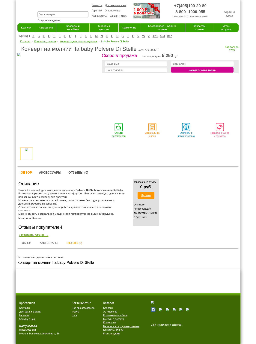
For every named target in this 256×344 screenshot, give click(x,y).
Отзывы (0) (78, 172)
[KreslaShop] (23, 11)
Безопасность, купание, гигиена (121, 326)
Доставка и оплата (115, 5)
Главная (25, 41)
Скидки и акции (118, 15)
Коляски (26, 27)
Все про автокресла (83, 308)
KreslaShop (62, 6)
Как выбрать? (99, 15)
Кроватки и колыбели (115, 315)
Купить (146, 195)
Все (169, 36)
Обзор (26, 172)
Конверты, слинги (45, 41)
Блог (74, 315)
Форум (75, 311)
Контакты (97, 5)
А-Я (162, 36)
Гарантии (97, 10)
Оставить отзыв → (33, 235)
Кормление (129, 27)
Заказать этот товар (202, 69)
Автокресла (46, 27)
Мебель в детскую (113, 319)
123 (155, 36)
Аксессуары (50, 172)
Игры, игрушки (111, 333)
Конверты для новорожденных (78, 41)
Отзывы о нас (112, 10)
